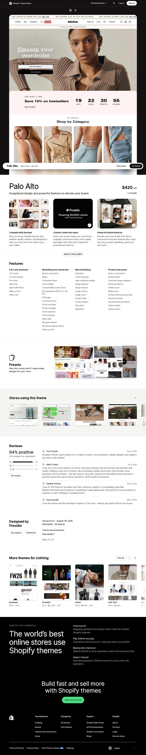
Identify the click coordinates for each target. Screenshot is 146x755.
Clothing (38, 723)
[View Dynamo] (110, 362)
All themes (31, 533)
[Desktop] (70, 10)
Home (37, 736)
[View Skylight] (95, 362)
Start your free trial (73, 700)
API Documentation (95, 727)
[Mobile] (75, 10)
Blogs (89, 736)
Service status (118, 736)
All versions (60, 524)
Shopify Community (95, 732)
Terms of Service (16, 748)
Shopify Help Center (95, 723)
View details (47, 524)
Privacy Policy (33, 748)
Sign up (132, 3)
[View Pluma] (67, 362)
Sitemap (70, 748)
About (115, 723)
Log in (121, 3)
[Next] (135, 398)
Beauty (38, 727)
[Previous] (129, 398)
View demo (121, 166)
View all (120, 558)
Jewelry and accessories (45, 732)
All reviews (16, 476)
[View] (23, 415)
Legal (114, 732)
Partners (116, 727)
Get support (16, 533)
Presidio (133, 193)
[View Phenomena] (81, 362)
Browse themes (97, 3)
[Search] (114, 3)
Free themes (66, 727)
